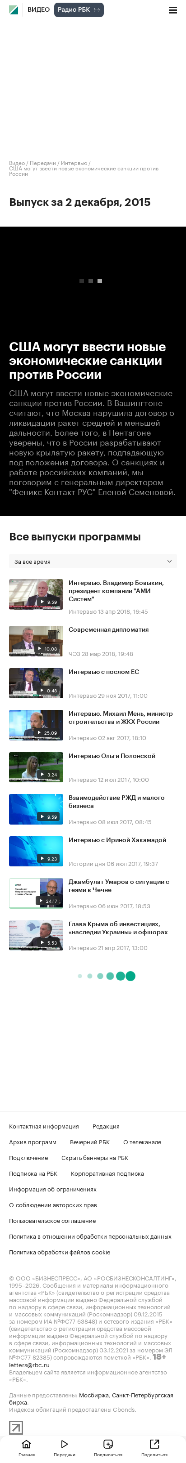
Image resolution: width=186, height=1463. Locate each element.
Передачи (43, 162)
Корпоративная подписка (107, 1172)
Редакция (106, 1125)
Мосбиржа (94, 1394)
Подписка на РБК (33, 1172)
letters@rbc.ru (29, 1364)
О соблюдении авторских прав (53, 1204)
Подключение (28, 1156)
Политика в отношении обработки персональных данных (90, 1235)
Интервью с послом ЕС (104, 672)
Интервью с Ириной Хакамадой (117, 840)
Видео (39, 10)
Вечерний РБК (90, 1141)
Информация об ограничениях (53, 1188)
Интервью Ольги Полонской (112, 756)
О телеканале (142, 1141)
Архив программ (32, 1141)
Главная (27, 1454)
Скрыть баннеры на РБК (94, 1156)
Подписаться (108, 1454)
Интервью (74, 162)
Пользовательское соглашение (52, 1219)
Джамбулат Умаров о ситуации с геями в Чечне (119, 886)
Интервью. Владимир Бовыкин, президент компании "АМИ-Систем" (116, 591)
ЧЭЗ (74, 652)
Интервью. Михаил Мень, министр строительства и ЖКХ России (121, 718)
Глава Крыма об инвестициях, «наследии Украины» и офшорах (118, 928)
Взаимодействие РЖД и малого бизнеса (117, 802)
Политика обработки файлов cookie (60, 1251)
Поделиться (154, 1454)
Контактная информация (44, 1125)
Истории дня (87, 862)
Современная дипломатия (109, 630)
